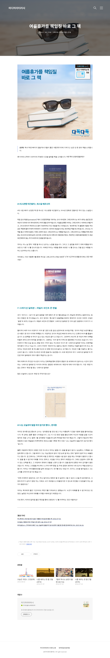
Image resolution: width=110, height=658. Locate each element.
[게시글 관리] (28, 554)
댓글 (19, 594)
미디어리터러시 (17, 8)
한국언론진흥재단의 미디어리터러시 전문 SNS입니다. (37, 610)
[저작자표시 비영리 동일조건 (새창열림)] (43, 554)
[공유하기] (25, 554)
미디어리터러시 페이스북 (48, 648)
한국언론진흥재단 (64, 648)
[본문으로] (29, 544)
